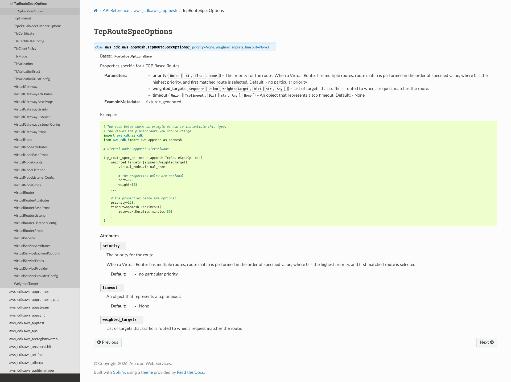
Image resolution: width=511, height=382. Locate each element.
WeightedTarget (26, 284)
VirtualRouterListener (30, 215)
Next (485, 342)
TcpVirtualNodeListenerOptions (37, 26)
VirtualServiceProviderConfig (36, 276)
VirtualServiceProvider (31, 268)
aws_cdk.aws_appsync (27, 315)
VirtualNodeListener (29, 170)
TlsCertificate (24, 33)
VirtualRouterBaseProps (32, 208)
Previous (109, 342)
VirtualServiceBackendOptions (37, 253)
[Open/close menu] (11, 4)
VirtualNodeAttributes (31, 147)
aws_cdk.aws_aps (23, 331)
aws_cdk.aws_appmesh (155, 11)
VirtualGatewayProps (30, 132)
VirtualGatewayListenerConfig (37, 124)
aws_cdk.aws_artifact (26, 355)
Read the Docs (190, 372)
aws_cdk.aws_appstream (29, 307)
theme (147, 372)
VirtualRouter (24, 193)
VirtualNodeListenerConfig (34, 177)
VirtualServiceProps (29, 261)
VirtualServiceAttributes (32, 246)
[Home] (96, 10)
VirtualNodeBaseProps (31, 155)
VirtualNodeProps (27, 185)
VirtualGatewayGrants (31, 109)
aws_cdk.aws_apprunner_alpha (34, 300)
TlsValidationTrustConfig (32, 79)
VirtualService (24, 238)
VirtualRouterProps (28, 231)
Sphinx (119, 372)
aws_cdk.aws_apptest (26, 323)
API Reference (116, 11)
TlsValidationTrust (27, 71)
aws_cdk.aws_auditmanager (31, 370)
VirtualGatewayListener (32, 117)
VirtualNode (23, 140)
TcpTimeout (22, 18)
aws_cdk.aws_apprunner (29, 292)
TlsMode (20, 56)
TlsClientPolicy (25, 49)
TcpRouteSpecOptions (30, 4)
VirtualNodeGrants (28, 162)
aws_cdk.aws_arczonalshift (31, 347)
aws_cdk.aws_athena (26, 363)
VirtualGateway (26, 87)
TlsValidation (23, 64)
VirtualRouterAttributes (32, 200)
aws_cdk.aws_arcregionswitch (33, 339)
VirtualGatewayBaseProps (33, 102)
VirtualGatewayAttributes (33, 94)
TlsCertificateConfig (29, 41)
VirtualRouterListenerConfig (35, 223)
